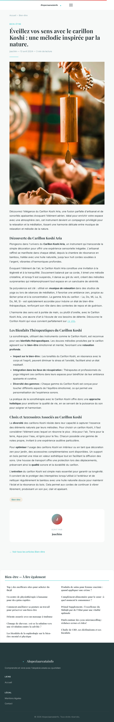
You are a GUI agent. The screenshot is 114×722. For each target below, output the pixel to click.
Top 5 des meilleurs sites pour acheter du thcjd (28, 588)
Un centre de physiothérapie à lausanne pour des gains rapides (27, 598)
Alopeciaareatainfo (40, 661)
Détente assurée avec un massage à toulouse (30, 616)
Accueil (13, 15)
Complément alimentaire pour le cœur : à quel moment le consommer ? (82, 598)
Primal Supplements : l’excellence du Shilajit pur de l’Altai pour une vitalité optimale (80, 610)
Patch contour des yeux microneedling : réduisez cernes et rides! (81, 621)
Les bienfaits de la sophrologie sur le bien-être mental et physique (29, 635)
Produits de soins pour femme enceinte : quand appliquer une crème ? (82, 588)
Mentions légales (13, 698)
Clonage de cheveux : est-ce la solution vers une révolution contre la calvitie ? (29, 625)
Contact (8, 703)
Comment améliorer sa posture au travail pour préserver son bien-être (28, 608)
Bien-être (23, 15)
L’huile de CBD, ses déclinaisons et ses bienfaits (81, 631)
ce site (71, 321)
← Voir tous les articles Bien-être (27, 551)
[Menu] (71, 5)
